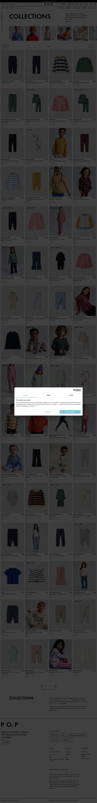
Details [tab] (48, 395)
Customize (47, 412)
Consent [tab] (25, 395)
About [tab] (71, 395)
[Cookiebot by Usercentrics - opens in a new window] (74, 390)
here (57, 404)
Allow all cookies (70, 412)
